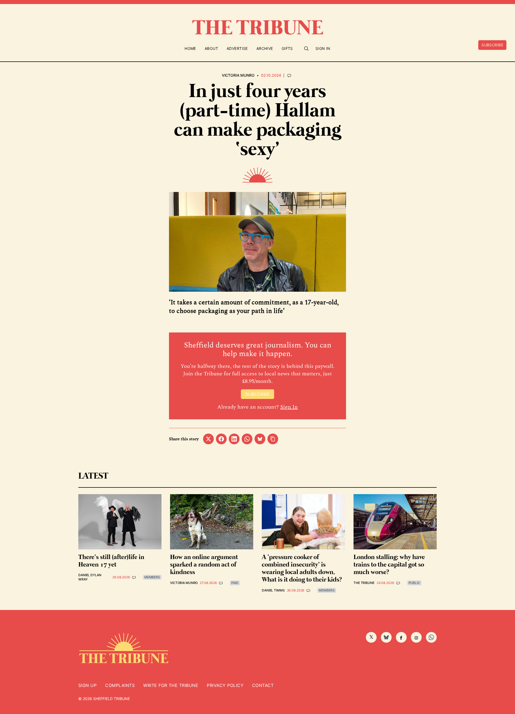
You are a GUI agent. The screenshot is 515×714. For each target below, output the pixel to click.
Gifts (287, 48)
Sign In (322, 48)
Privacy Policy (225, 685)
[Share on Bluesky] (260, 439)
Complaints (120, 685)
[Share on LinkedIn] (234, 439)
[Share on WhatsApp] (247, 439)
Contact (263, 685)
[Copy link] (272, 439)
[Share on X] (208, 439)
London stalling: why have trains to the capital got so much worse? (389, 564)
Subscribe (492, 45)
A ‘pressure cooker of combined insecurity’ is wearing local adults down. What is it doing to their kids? (302, 568)
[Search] (306, 48)
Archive (264, 48)
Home (190, 48)
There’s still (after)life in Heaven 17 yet (111, 561)
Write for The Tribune (170, 685)
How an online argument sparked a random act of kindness (204, 564)
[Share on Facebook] (221, 439)
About (211, 48)
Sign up (87, 685)
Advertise (237, 48)
